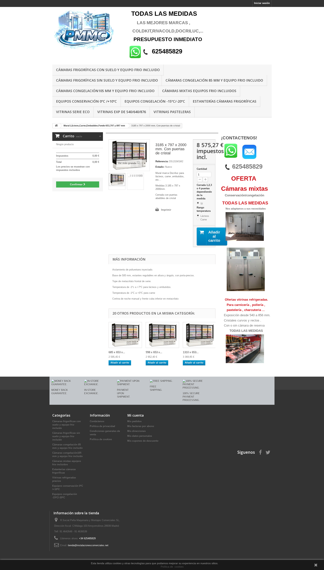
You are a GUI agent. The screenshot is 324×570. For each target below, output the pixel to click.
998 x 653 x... (154, 352)
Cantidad (202, 168)
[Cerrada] (117, 179)
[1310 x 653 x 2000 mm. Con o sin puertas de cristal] (199, 335)
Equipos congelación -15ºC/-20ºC (154, 101)
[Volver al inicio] (56, 125)
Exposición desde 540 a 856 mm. (247, 315)
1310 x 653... (191, 352)
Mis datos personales (139, 436)
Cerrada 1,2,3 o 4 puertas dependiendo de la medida (204, 192)
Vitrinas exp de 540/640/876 (121, 112)
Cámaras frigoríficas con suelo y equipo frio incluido (108, 70)
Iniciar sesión (262, 3)
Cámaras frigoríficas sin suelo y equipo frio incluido (107, 80)
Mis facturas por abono (140, 426)
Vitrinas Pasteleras (172, 112)
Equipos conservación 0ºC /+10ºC (86, 101)
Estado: (159, 166)
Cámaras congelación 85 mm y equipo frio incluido (214, 80)
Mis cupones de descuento (142, 440)
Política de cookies (101, 439)
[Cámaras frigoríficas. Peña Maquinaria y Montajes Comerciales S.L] (87, 30)
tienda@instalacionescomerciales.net (88, 545)
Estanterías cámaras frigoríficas (224, 101)
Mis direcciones (136, 431)
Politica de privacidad (102, 426)
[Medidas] (135, 175)
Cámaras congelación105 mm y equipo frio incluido (105, 91)
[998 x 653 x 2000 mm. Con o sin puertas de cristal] (162, 335)
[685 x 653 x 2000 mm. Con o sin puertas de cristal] (125, 335)
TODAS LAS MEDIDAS (246, 331)
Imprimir (166, 209)
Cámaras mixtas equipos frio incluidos (199, 91)
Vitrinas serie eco (73, 112)
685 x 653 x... (117, 352)
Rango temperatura (204, 209)
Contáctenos (97, 421)
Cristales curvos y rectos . (242, 320)
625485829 (247, 166)
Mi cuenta (135, 415)
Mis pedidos (134, 421)
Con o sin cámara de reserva (244, 325)
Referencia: (161, 161)
